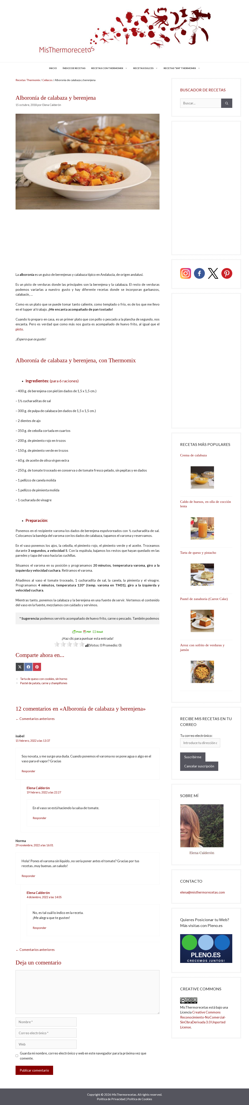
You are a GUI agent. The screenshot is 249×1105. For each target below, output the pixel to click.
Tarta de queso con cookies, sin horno (43, 678)
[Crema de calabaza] (206, 477)
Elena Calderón (38, 788)
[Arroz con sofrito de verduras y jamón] (206, 672)
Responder (28, 771)
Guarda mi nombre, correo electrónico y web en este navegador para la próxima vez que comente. (83, 1055)
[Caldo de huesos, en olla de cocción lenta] (206, 528)
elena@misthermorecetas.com (202, 892)
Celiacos (47, 80)
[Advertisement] (88, 243)
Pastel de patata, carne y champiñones (43, 683)
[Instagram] (185, 274)
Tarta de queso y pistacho (198, 553)
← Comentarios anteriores (35, 719)
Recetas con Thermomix (107, 68)
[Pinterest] (226, 274)
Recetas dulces (143, 68)
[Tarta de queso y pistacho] (206, 575)
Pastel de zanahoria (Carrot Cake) (204, 599)
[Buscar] (226, 103)
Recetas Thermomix (28, 80)
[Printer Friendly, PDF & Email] (87, 631)
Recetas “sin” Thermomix (180, 68)
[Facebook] (199, 274)
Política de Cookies (139, 1099)
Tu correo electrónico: (196, 736)
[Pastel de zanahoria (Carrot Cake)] (206, 621)
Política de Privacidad (111, 1099)
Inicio (53, 68)
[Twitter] (213, 274)
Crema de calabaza (193, 455)
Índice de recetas (74, 68)
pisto (19, 329)
